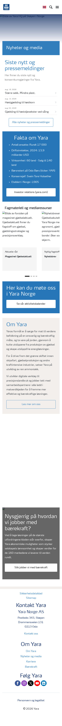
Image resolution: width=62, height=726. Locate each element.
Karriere (31, 661)
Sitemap (31, 598)
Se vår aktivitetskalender (31, 304)
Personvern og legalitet (31, 700)
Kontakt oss (31, 634)
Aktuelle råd (11, 252)
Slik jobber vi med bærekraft (31, 567)
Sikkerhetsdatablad (31, 593)
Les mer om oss (31, 404)
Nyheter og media (31, 656)
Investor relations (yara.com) (31, 192)
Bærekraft (31, 667)
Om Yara (31, 651)
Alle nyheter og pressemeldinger (31, 122)
